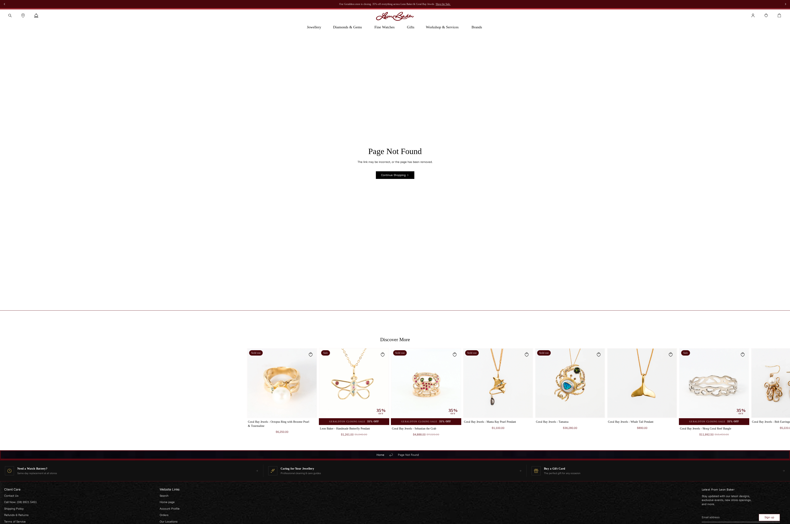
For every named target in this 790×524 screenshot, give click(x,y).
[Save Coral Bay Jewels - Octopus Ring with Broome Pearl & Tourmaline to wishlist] (310, 354)
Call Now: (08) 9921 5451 (20, 502)
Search (164, 496)
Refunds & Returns (16, 515)
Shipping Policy (14, 508)
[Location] (23, 15)
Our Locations (169, 521)
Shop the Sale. (443, 4)
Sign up (769, 517)
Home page (167, 502)
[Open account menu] (753, 15)
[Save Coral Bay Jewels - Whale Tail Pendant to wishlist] (670, 354)
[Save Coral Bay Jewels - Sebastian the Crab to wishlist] (454, 354)
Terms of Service (15, 521)
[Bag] (779, 15)
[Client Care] (36, 15)
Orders (164, 515)
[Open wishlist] (766, 15)
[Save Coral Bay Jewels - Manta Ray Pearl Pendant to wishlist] (526, 354)
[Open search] (10, 15)
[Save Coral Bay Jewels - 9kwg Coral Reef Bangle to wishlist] (742, 354)
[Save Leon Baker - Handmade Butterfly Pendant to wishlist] (382, 354)
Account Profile (170, 508)
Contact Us (11, 496)
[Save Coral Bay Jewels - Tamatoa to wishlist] (598, 354)
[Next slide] (538, 394)
